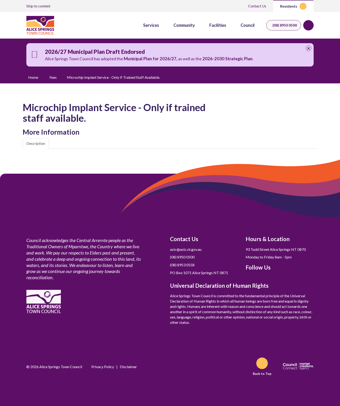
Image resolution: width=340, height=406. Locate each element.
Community (184, 25)
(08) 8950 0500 (284, 25)
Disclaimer (128, 366)
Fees (53, 77)
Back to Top (262, 374)
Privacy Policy (102, 366)
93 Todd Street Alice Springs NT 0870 (276, 249)
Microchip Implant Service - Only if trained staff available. (113, 77)
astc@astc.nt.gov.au (185, 249)
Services (151, 25)
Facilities (217, 25)
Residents (288, 6)
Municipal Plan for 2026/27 (150, 58)
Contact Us (257, 6)
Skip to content (38, 6)
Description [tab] (35, 143)
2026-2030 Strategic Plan (227, 58)
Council (248, 25)
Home (33, 77)
